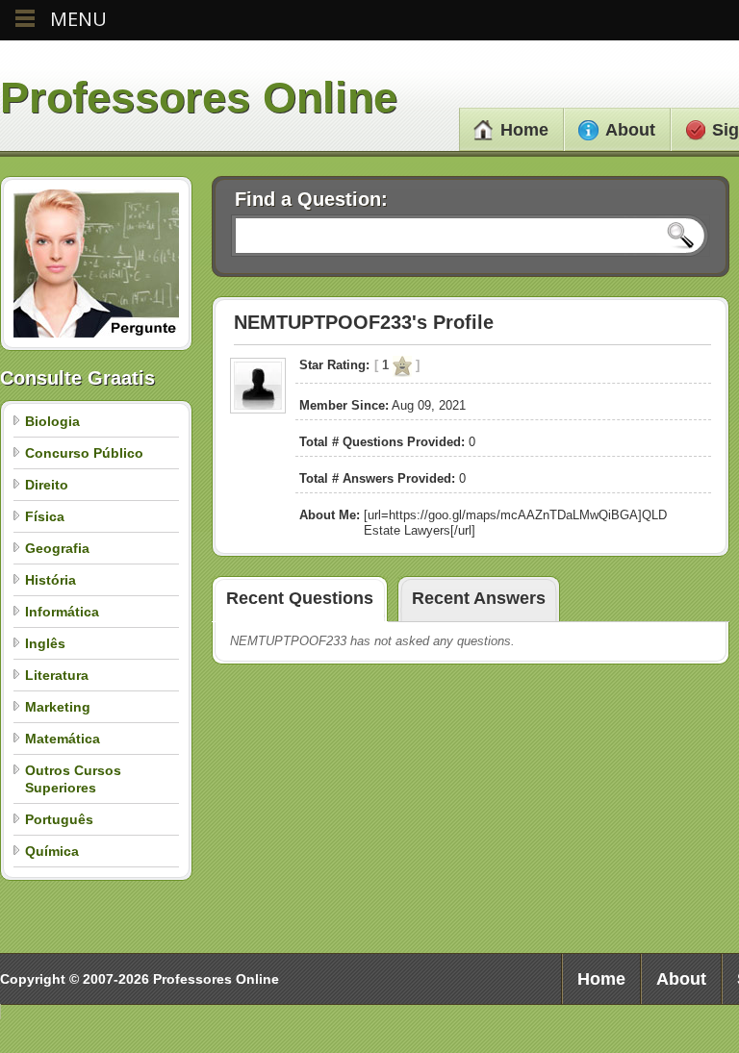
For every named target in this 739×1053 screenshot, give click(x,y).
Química (52, 851)
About (630, 129)
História (50, 580)
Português (59, 819)
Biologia (52, 421)
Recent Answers (479, 598)
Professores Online (198, 97)
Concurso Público (84, 453)
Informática (62, 611)
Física (44, 516)
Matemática (62, 738)
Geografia (57, 548)
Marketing (57, 707)
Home (524, 129)
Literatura (57, 675)
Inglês (45, 643)
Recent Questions (299, 598)
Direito (46, 484)
